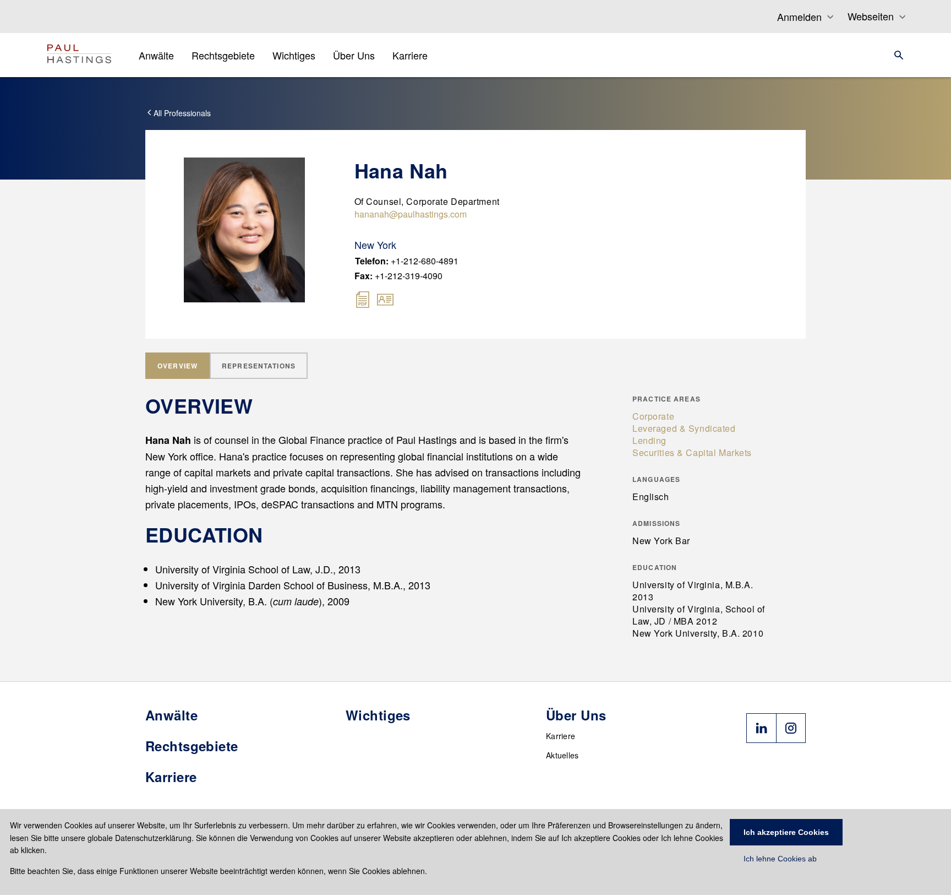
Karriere (560, 735)
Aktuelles (562, 755)
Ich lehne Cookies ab (780, 858)
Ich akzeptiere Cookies (786, 832)
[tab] (177, 365)
